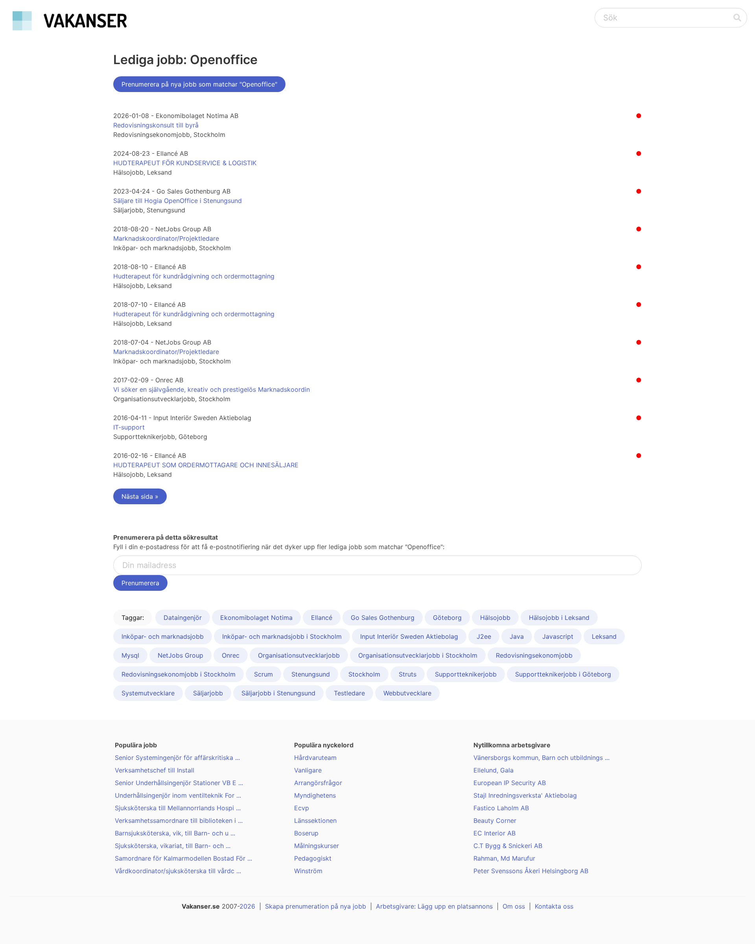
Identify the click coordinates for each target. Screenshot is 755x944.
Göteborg (447, 617)
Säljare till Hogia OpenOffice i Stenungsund (177, 201)
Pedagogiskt (312, 858)
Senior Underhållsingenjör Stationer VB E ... (179, 783)
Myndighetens (315, 795)
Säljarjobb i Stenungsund (278, 693)
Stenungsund (310, 674)
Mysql (130, 655)
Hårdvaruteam (315, 757)
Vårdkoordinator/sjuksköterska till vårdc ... (178, 871)
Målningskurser (316, 846)
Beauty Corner (494, 820)
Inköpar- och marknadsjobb (163, 636)
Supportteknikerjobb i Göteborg (563, 674)
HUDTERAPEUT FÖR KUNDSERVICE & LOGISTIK (184, 163)
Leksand (604, 636)
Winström (308, 871)
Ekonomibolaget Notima (256, 617)
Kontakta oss (554, 906)
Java (517, 636)
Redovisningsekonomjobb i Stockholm (179, 674)
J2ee (484, 636)
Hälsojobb (495, 617)
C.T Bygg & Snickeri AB (507, 846)
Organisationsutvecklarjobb (299, 655)
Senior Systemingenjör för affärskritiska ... (177, 757)
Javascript (557, 636)
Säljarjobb (208, 693)
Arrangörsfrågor (318, 783)
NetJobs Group (180, 655)
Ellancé (321, 617)
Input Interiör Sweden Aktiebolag (409, 636)
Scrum (263, 674)
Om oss (514, 906)
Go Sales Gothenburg (382, 617)
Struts (407, 674)
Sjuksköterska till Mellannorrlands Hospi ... (178, 808)
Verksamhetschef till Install (154, 770)
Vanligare (308, 770)
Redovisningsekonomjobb (534, 655)
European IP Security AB (509, 783)
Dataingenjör (183, 617)
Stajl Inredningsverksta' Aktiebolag (525, 795)
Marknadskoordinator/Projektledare (166, 238)
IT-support (129, 427)
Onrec (230, 655)
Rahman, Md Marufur (504, 858)
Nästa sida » (140, 496)
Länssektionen (315, 820)
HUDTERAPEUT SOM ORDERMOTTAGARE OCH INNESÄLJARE (205, 465)
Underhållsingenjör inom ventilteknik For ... (178, 795)
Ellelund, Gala (493, 770)
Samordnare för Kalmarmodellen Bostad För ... (183, 858)
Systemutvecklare (148, 693)
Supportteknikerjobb (466, 674)
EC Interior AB (494, 833)
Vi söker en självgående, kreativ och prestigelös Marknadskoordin (211, 389)
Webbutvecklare (407, 693)
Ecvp (301, 808)
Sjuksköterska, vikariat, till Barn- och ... (172, 846)
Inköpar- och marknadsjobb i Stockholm (282, 636)
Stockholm (364, 674)
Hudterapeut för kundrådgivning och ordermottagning (193, 276)
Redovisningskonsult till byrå (156, 125)
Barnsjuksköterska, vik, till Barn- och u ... (175, 833)
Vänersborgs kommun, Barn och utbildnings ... (541, 757)
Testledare (349, 693)
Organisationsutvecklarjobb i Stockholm (417, 655)
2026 (247, 906)
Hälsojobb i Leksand (559, 617)
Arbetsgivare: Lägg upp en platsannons (434, 906)
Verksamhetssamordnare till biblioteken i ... (179, 820)
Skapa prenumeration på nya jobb (315, 906)
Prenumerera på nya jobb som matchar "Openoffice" (199, 84)
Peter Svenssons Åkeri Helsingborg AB (530, 871)
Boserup (306, 833)
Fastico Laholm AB (501, 808)
